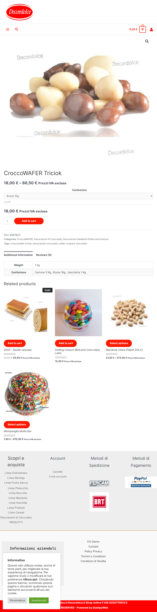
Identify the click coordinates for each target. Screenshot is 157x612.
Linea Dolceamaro (16, 472)
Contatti (93, 546)
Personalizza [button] (17, 600)
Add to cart (29, 220)
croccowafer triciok (21, 243)
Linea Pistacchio (18, 488)
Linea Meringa (16, 477)
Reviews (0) (44, 254)
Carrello (57, 471)
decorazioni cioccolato (45, 243)
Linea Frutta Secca (16, 482)
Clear (7, 202)
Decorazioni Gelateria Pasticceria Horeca (85, 239)
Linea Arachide (18, 502)
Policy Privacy (93, 551)
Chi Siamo (93, 541)
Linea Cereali (16, 512)
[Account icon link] (151, 29)
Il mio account (57, 476)
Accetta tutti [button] (38, 600)
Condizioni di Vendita (93, 561)
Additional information (18, 254)
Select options (119, 343)
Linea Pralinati (16, 507)
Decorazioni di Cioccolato (48, 239)
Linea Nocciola (18, 492)
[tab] (18, 255)
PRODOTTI (16, 522)
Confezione (79, 190)
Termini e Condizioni (93, 556)
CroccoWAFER (25, 239)
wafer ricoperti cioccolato (73, 243)
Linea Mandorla (17, 497)
